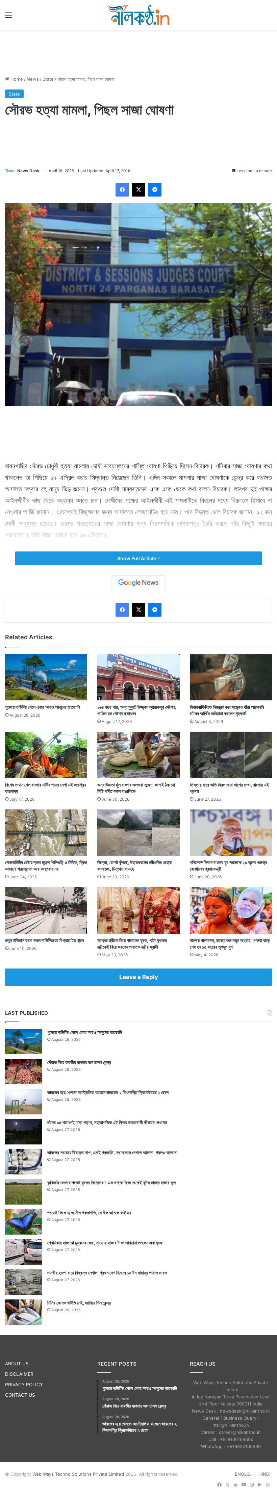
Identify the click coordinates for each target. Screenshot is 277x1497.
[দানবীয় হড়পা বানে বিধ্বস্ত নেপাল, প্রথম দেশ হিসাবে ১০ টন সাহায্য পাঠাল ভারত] (23, 1282)
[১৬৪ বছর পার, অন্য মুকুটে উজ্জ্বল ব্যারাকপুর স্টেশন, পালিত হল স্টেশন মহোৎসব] (138, 677)
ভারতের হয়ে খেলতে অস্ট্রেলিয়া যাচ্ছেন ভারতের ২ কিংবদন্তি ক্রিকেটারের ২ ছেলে (108, 1092)
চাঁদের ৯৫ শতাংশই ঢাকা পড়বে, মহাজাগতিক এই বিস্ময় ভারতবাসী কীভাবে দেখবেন (107, 1122)
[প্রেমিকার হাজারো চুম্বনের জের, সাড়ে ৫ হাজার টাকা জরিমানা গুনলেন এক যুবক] (23, 1252)
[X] (138, 190)
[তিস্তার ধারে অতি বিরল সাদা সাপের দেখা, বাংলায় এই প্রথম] (231, 755)
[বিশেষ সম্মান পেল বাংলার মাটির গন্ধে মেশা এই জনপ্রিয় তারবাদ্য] (46, 755)
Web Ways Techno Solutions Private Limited (78, 1474)
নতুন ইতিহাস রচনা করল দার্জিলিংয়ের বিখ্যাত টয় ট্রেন (44, 940)
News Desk (28, 170)
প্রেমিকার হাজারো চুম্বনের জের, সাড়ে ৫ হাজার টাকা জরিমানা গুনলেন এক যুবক (104, 1242)
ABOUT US (17, 1363)
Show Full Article (137, 558)
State (48, 79)
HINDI (264, 1474)
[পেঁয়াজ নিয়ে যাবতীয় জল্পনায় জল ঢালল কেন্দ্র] (23, 1071)
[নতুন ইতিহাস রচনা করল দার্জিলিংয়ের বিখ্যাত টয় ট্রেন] (46, 910)
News (33, 79)
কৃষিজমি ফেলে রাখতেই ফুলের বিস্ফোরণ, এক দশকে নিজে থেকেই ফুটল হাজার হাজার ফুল (111, 1182)
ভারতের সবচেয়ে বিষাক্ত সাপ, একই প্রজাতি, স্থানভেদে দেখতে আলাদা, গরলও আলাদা (112, 1152)
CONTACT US (20, 1395)
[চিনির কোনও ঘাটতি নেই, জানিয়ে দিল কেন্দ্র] (23, 1312)
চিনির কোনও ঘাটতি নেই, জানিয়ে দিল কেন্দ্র (79, 1303)
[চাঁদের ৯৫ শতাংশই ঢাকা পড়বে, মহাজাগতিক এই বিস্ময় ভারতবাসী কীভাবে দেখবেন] (23, 1131)
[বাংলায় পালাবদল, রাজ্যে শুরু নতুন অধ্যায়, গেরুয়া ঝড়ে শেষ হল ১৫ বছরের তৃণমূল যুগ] (231, 910)
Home (16, 79)
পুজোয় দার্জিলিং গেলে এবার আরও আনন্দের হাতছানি (42, 707)
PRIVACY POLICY (24, 1384)
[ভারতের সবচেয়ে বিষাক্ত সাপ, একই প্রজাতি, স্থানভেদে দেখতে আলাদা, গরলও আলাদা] (23, 1162)
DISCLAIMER (19, 1374)
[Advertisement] (138, 51)
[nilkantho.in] (138, 15)
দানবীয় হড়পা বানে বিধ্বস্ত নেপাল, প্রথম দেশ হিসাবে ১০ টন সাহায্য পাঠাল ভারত (107, 1272)
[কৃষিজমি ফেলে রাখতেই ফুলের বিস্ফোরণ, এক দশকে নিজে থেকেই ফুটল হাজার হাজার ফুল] (23, 1192)
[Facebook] (122, 190)
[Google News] (138, 582)
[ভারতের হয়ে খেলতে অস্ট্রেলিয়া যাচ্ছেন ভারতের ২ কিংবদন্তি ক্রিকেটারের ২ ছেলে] (23, 1101)
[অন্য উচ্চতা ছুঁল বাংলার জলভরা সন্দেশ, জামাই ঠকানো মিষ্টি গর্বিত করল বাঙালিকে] (138, 755)
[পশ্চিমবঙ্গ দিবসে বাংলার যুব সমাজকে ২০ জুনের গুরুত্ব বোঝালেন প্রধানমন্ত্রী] (231, 832)
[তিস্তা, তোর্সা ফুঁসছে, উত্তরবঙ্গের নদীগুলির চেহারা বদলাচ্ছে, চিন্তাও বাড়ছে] (138, 832)
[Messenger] (154, 190)
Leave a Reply (138, 977)
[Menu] (8, 17)
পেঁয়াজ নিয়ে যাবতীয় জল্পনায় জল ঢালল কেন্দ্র (79, 1062)
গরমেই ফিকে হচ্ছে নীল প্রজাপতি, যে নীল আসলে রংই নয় (89, 1212)
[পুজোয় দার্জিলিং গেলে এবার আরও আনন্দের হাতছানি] (46, 677)
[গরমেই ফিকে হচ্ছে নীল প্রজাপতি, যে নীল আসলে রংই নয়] (23, 1222)
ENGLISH (244, 1474)
